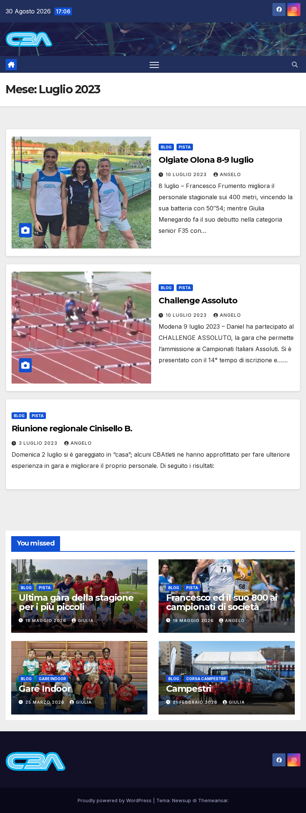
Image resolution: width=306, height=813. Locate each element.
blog (166, 147)
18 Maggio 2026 (46, 620)
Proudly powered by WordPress (115, 800)
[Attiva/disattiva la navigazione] (154, 64)
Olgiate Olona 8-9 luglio (206, 160)
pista (185, 147)
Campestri (188, 688)
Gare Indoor (52, 678)
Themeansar (213, 800)
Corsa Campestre (206, 678)
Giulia (86, 620)
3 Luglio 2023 (39, 443)
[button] (295, 64)
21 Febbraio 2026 (196, 702)
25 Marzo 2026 (45, 702)
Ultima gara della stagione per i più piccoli (76, 602)
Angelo (230, 174)
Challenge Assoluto (198, 301)
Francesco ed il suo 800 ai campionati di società (221, 602)
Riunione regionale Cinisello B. (72, 428)
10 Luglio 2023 (187, 174)
